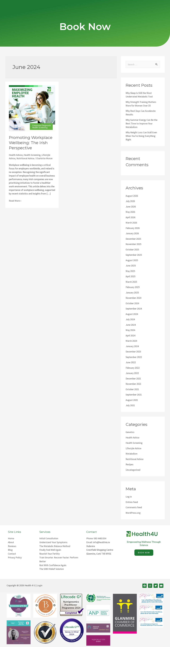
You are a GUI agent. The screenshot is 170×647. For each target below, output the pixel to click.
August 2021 (132, 400)
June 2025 (131, 265)
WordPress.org (133, 512)
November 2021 (133, 383)
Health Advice (16, 154)
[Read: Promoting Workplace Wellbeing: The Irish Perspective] (32, 107)
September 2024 (134, 308)
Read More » (15, 200)
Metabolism (131, 453)
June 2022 (131, 362)
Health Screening (32, 154)
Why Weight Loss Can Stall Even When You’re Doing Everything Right (141, 136)
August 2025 (132, 260)
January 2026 (132, 233)
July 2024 (130, 319)
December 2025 (133, 238)
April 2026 (130, 217)
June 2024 (131, 324)
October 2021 (132, 389)
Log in (129, 496)
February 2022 (133, 367)
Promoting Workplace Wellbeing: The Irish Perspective (30, 142)
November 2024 (133, 297)
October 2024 (132, 303)
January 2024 (132, 346)
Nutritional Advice (25, 158)
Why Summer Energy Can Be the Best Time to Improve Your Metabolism (141, 123)
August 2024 (132, 314)
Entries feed (132, 502)
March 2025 (131, 281)
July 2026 (130, 201)
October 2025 (132, 249)
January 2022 (132, 373)
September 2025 (134, 254)
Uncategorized (133, 469)
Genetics (130, 432)
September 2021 (134, 394)
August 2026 (132, 195)
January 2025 (132, 292)
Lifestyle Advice (133, 448)
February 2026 (133, 228)
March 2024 (131, 340)
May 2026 (130, 211)
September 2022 (134, 357)
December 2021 (133, 378)
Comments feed (134, 507)
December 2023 (133, 351)
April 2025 (130, 276)
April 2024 (130, 335)
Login (39, 585)
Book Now (85, 26)
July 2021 (130, 405)
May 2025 (130, 271)
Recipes (129, 464)
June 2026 (131, 206)
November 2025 (133, 244)
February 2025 (133, 287)
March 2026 (131, 222)
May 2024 (130, 330)
